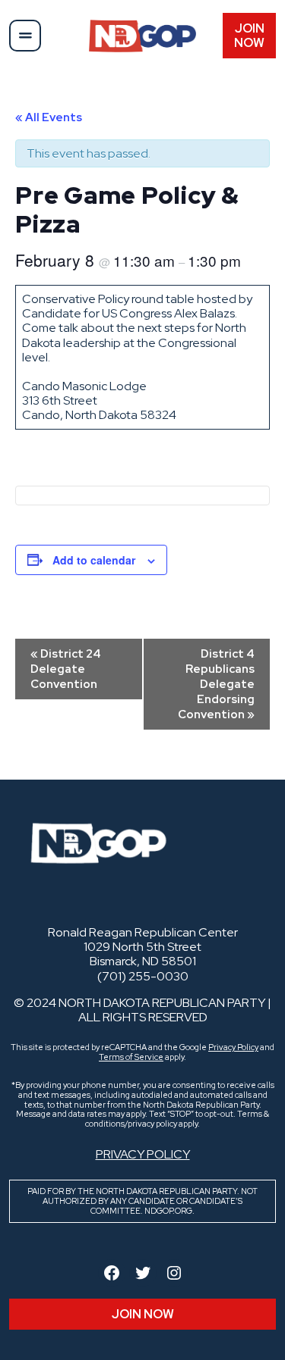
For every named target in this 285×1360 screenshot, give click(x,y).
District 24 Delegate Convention (65, 669)
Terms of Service (131, 1057)
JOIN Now (249, 35)
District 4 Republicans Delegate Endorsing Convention (216, 684)
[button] (25, 36)
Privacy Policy (233, 1047)
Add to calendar (93, 559)
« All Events (48, 117)
